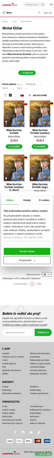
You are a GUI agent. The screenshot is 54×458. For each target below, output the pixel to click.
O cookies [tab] (44, 200)
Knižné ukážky (8, 413)
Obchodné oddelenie (11, 393)
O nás (4, 406)
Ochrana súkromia (38, 370)
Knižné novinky (8, 409)
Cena (19, 88)
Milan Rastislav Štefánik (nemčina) (40, 131)
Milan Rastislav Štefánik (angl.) (40, 186)
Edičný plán (7, 416)
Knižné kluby (35, 390)
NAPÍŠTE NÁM (44, 454)
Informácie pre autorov (12, 423)
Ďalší (39, 283)
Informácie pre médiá (11, 420)
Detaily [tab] (27, 200)
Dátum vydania (9, 84)
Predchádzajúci (21, 283)
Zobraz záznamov (33, 274)
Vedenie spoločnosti (39, 393)
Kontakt (5, 353)
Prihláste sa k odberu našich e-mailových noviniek (24, 324)
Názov (5, 88)
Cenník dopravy (9, 363)
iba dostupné (40, 95)
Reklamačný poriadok (39, 360)
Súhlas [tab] (10, 200)
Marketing (6, 390)
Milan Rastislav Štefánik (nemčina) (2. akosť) (14, 187)
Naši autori (34, 416)
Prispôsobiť (25, 260)
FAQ (4, 366)
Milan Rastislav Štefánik (14, 131)
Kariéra (33, 420)
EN (51, 4)
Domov (5, 21)
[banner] (15, 3)
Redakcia (34, 386)
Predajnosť (30, 84)
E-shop (5, 386)
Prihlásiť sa (43, 332)
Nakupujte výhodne (38, 373)
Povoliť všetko (27, 251)
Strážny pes (28, 72)
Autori (14, 21)
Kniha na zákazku (37, 423)
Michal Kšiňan (14, 136)
